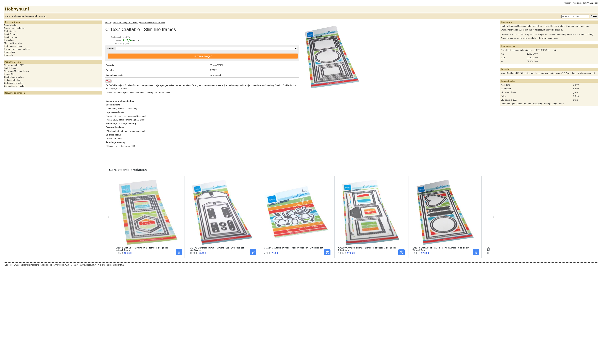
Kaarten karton (10, 37)
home (7, 16)
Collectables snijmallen (14, 86)
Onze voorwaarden (13, 265)
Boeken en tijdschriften (14, 28)
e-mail (553, 50)
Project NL (9, 74)
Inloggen (567, 3)
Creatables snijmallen (14, 77)
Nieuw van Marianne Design (16, 71)
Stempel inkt (10, 52)
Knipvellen (8, 40)
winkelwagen (18, 16)
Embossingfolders (12, 80)
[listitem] (148, 217)
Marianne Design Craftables (152, 22)
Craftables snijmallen (13, 83)
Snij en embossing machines (17, 49)
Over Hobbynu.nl (61, 265)
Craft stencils (10, 31)
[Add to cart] (179, 252)
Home (108, 22)
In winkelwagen (203, 56)
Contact (74, 265)
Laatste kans (10, 68)
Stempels (8, 55)
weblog (42, 16)
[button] (108, 217)
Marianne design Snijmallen (125, 22)
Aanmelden (593, 3)
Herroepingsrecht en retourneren (37, 265)
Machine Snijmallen (13, 43)
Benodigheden (10, 25)
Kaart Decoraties (11, 34)
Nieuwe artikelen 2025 (14, 65)
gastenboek (31, 16)
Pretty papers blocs (13, 46)
